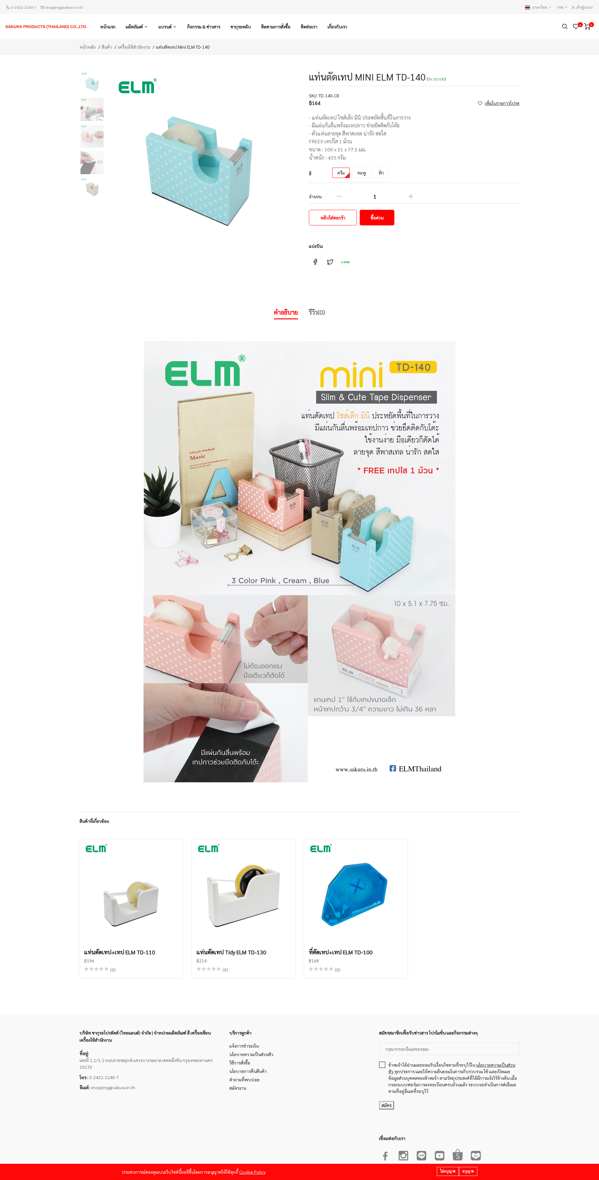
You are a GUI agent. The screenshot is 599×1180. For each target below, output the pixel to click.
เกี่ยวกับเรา (337, 26)
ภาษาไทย (540, 7)
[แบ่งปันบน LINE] (345, 262)
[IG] (403, 1154)
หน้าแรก (107, 26)
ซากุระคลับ (241, 26)
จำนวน (315, 196)
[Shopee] (457, 1154)
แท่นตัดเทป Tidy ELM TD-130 (231, 952)
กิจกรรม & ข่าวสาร (203, 26)
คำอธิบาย (286, 312)
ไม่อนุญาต (447, 1171)
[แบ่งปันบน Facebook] (315, 262)
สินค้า (107, 47)
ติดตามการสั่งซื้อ (275, 26)
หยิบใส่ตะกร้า (332, 217)
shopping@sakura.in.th (64, 7)
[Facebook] (385, 1154)
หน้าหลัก (88, 47)
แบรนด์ (165, 26)
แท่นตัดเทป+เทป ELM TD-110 (119, 952)
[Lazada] (476, 1154)
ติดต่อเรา (309, 26)
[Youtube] (439, 1154)
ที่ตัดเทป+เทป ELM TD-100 (341, 952)
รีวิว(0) (317, 312)
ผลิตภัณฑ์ (134, 26)
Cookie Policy (252, 1172)
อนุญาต (468, 1171)
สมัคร (387, 1105)
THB (560, 7)
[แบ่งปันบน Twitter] (330, 262)
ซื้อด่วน (377, 217)
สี (310, 173)
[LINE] (421, 1154)
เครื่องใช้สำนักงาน (134, 47)
